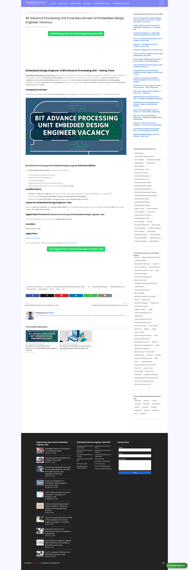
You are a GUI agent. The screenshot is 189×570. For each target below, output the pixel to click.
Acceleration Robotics (140, 260)
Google (150, 309)
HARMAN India (138, 316)
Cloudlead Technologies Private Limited (145, 283)
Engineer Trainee (139, 208)
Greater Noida (156, 404)
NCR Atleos (149, 355)
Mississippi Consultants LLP (142, 348)
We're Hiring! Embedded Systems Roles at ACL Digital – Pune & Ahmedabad (147, 60)
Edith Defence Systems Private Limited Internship (145, 297)
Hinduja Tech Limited (140, 326)
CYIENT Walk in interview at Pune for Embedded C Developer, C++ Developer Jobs (147, 27)
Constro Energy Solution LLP (142, 290)
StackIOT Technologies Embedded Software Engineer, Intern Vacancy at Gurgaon (146, 80)
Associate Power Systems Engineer (144, 156)
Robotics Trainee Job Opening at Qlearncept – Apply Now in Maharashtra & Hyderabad (147, 117)
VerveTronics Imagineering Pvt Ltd (143, 381)
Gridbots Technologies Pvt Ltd (142, 313)
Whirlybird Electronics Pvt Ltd (142, 384)
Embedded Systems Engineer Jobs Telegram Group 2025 (57, 459)
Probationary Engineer (155, 228)
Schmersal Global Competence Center (145, 365)
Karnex (156, 335)
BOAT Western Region (140, 273)
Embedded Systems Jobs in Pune (103, 447)
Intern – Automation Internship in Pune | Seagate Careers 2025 (147, 39)
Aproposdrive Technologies (142, 264)
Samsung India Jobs (146, 361)
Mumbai (146, 410)
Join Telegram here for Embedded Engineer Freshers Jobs (76, 249)
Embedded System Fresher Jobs (85, 459)
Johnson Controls (139, 332)
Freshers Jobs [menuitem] (62, 3)
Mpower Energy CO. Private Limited (144, 352)
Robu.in (136, 361)
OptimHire (158, 355)
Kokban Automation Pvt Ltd (142, 339)
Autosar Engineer (139, 160)
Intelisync (154, 329)
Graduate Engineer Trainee (141, 218)
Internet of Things (139, 221)
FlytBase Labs (146, 299)
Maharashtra (138, 410)
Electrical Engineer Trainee (141, 169)
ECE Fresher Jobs (100, 464)
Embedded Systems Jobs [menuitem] (121, 3)
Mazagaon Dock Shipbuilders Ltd (143, 345)
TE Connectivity (138, 371)
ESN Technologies (139, 293)
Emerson (136, 299)
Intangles (146, 329)
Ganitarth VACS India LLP (141, 306)
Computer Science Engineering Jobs (82, 467)
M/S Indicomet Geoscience (141, 342)
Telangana (143, 413)
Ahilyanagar (137, 400)
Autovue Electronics (154, 267)
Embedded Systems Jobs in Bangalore (85, 451)
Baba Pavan (30, 27)
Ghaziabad (146, 404)
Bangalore (147, 400)
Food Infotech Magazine (141, 303)
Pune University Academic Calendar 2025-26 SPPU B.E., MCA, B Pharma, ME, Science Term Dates (58, 543)
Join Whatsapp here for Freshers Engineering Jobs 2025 (76, 33)
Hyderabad (145, 407)
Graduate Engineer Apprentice (142, 215)
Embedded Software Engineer (142, 189)
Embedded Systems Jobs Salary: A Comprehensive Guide (57, 450)
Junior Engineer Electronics (141, 225)
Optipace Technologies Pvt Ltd (142, 358)
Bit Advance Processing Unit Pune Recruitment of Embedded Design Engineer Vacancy (41, 348)
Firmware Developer (152, 208)
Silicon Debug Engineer (140, 238)
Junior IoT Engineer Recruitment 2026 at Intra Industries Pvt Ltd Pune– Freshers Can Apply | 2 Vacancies (147, 20)
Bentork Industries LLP (140, 280)
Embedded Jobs (31, 289)
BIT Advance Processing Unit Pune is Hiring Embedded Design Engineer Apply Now (75, 347)
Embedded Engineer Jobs (117, 287)
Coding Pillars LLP (139, 286)
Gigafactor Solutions (140, 309)
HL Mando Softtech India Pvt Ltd (143, 319)
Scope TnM (137, 368)
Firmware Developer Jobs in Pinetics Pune (148, 50)
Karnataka (154, 407)
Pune (63, 289)
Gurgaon (136, 407)
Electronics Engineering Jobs (103, 469)
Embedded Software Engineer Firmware (145, 192)
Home (27, 13)
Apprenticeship (138, 153)
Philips (156, 358)
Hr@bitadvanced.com (64, 219)
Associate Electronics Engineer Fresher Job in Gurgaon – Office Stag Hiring (147, 86)
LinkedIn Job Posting (32, 238)
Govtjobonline (35, 563)
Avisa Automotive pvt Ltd (141, 270)
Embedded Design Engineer (100, 287)
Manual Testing (156, 225)
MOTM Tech (155, 342)
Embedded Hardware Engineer (143, 186)
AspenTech (156, 264)
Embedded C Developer (141, 173)
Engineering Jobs (43, 289)
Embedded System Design (141, 199)
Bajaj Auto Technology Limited (142, 277)
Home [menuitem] (53, 3)
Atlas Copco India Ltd (140, 267)
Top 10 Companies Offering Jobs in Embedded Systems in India (57, 553)
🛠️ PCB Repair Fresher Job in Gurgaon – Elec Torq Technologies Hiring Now (147, 129)
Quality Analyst (151, 231)
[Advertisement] (76, 51)
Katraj (57, 289)
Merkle (157, 345)
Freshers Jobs (151, 212)
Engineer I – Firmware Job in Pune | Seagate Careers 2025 (145, 45)
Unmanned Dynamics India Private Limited (146, 378)
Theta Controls (149, 371)
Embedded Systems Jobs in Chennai (85, 455)
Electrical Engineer (139, 166)
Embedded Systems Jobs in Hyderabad (103, 455)
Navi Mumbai (155, 410)
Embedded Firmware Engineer (142, 182)
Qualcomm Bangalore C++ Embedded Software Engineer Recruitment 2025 (146, 34)
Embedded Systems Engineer (142, 205)
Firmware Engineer (139, 212)
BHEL (157, 270)
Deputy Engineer (139, 163)
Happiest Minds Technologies (142, 322)
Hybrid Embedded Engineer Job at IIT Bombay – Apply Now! (146, 135)
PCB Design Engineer (140, 228)
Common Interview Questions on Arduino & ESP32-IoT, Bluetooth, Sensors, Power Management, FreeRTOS (57, 507)
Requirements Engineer (140, 234)
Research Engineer (155, 234)
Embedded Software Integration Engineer (145, 195)
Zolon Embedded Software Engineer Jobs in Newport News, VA (147, 66)
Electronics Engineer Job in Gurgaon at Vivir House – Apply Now (147, 92)
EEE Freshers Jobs (82, 464)
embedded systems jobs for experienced (85, 447)
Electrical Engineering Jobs (102, 466)
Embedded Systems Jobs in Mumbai (103, 451)
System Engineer (154, 241)
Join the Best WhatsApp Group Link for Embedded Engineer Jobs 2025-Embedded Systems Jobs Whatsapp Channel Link (58, 470)
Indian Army (137, 329)
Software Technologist (140, 241)
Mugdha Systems (139, 355)
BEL (152, 270)
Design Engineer (150, 163)
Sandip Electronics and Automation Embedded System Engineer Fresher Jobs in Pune (147, 72)
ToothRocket (138, 374)
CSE (89, 287)
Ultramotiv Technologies (151, 374)
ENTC (51, 289)
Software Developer (155, 238)
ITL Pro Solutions (153, 326)
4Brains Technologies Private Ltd (151, 257)
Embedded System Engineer (142, 202)
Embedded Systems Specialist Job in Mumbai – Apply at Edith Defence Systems (146, 104)
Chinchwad (137, 404)
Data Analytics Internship (153, 160)
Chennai (154, 400)
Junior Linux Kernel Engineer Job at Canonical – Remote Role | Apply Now (146, 111)
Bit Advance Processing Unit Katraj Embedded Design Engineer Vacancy (65, 287)
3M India (136, 257)
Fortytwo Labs (154, 303)
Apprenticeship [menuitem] (75, 3)
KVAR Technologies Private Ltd (142, 335)
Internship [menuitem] (87, 3)
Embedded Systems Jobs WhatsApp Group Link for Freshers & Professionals (58, 531)
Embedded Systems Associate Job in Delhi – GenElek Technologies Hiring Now (147, 98)
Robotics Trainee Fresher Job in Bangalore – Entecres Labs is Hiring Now (147, 124)
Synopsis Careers (148, 368)
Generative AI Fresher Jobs (102, 461)
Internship (149, 221)
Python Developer (139, 231)
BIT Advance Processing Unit (38, 13)
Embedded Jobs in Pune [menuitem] (102, 3)
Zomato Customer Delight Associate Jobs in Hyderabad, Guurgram (148, 54)
